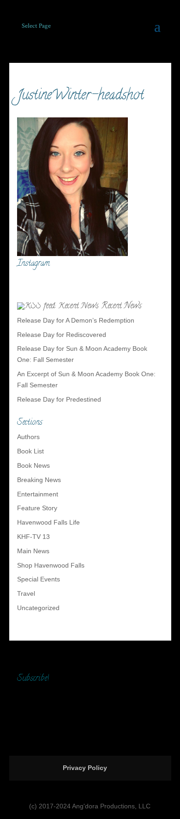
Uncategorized (38, 607)
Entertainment (37, 494)
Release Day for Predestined (59, 399)
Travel (26, 593)
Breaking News (39, 479)
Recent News (121, 306)
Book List (30, 451)
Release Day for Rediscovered (61, 334)
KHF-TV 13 (33, 536)
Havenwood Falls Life (48, 522)
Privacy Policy (85, 767)
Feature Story (37, 508)
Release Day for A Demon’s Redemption (75, 320)
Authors (28, 436)
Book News (33, 465)
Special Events (38, 579)
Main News (33, 551)
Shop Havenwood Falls (50, 565)
